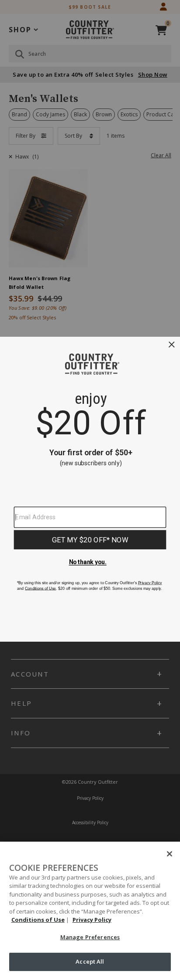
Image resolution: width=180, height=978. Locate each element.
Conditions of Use (38, 920)
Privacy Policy (92, 920)
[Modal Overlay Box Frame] (90, 489)
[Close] (169, 853)
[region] (90, 910)
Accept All (90, 961)
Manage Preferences (90, 937)
